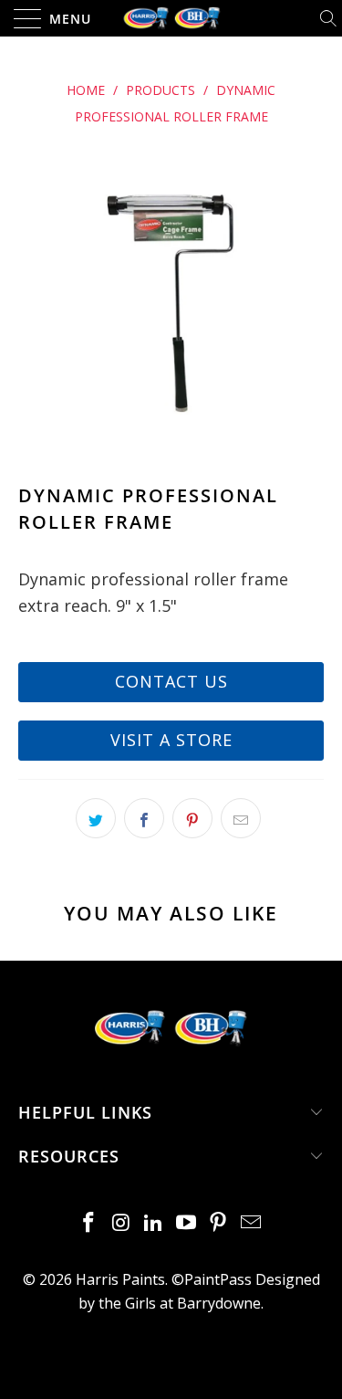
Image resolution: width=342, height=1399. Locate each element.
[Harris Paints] (171, 18)
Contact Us (171, 681)
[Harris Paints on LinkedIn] (154, 1223)
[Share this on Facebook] (144, 818)
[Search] (329, 18)
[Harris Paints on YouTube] (187, 1223)
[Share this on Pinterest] (192, 818)
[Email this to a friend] (241, 818)
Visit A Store (171, 740)
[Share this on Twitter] (96, 818)
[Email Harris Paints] (251, 1223)
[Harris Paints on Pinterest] (219, 1223)
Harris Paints (120, 1279)
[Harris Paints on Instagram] (121, 1223)
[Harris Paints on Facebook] (88, 1223)
